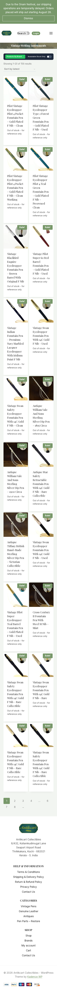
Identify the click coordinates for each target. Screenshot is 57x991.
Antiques (28, 916)
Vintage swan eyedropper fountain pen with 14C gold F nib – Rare (41, 690)
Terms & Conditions (28, 872)
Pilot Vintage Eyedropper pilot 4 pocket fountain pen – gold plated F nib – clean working (15, 187)
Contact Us (28, 891)
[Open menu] (52, 33)
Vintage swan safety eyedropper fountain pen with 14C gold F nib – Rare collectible (15, 694)
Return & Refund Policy (28, 881)
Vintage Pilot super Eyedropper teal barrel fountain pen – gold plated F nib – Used (15, 624)
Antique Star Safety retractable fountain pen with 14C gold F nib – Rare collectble (41, 483)
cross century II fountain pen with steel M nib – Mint (41, 620)
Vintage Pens (28, 906)
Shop (29, 935)
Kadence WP (34, 976)
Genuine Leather (28, 911)
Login (36, 33)
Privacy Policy (28, 886)
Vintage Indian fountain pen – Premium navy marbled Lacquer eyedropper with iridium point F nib (15, 343)
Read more (16, 140)
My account (28, 945)
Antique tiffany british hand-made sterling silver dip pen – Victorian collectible (15, 554)
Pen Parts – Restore (28, 921)
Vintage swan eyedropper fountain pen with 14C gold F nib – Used (41, 335)
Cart (28, 950)
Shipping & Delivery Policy (28, 876)
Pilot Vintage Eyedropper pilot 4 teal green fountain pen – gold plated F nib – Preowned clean (41, 191)
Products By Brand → (15, 57)
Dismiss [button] (28, 18)
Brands (29, 940)
